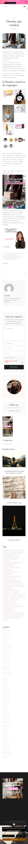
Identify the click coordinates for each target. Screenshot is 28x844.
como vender (7, 574)
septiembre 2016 (7, 753)
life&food (12, 597)
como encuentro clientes (11, 567)
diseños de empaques (10, 255)
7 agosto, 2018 (14, 469)
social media (7, 617)
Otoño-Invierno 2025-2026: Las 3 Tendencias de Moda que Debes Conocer (15, 821)
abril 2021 (5, 641)
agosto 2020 (6, 650)
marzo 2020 (6, 659)
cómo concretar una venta (12, 581)
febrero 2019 (6, 688)
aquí (6, 225)
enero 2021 (6, 643)
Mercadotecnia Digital (10, 604)
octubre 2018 (6, 697)
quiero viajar (8, 613)
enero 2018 (6, 717)
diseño (20, 583)
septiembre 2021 (7, 636)
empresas (6, 592)
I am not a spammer (9, 357)
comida (6, 552)
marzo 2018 (6, 712)
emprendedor (8, 585)
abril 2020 (5, 656)
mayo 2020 (5, 654)
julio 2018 (5, 703)
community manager (17, 552)
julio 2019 (5, 677)
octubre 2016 (6, 750)
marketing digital (9, 601)
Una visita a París (14, 540)
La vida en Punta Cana (14, 503)
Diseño (14, 18)
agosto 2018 (6, 701)
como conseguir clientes (11, 557)
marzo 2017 (6, 739)
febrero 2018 (6, 715)
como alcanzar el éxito (11, 554)
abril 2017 (5, 737)
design (6, 583)
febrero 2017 (6, 741)
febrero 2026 (6, 630)
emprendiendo (8, 588)
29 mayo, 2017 (14, 500)
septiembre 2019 (7, 672)
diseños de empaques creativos (13, 257)
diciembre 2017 (7, 719)
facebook (15, 592)
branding (6, 550)
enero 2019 (6, 690)
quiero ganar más (17, 606)
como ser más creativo (10, 572)
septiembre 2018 (7, 699)
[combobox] (14, 444)
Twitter (5, 173)
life (5, 597)
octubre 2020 (6, 645)
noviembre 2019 (7, 668)
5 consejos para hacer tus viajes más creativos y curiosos (14, 472)
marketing (14, 599)
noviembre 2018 (7, 694)
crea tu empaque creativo (14, 253)
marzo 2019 (6, 685)
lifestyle (20, 597)
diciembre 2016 (7, 746)
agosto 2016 (6, 755)
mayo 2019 (5, 681)
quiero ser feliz (8, 608)
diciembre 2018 (7, 692)
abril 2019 (5, 683)
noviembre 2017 (7, 721)
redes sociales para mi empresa (13, 615)
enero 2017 (6, 744)
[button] (14, 2)
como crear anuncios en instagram (11, 560)
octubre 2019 (6, 670)
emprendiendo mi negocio (11, 590)
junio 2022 (5, 632)
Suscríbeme (14, 839)
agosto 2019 (6, 674)
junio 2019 (5, 679)
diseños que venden (9, 259)
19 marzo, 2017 (14, 538)
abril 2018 (5, 710)
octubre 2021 (6, 634)
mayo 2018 (5, 708)
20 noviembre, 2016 (14, 28)
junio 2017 (5, 732)
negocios (6, 606)
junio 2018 (5, 706)
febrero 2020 (6, 661)
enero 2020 (6, 663)
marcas (6, 599)
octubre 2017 (6, 723)
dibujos (13, 583)
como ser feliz (8, 569)
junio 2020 (5, 652)
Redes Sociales (19, 613)
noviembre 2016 (7, 748)
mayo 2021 (5, 639)
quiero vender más (9, 611)
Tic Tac (23, 824)
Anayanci (14, 29)
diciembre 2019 (7, 665)
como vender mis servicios (11, 576)
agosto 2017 (6, 728)
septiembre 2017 (7, 726)
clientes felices (17, 550)
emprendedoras (19, 585)
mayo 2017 (5, 735)
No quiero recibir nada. (14, 842)
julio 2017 (5, 730)
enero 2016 (6, 757)
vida (5, 620)
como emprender (9, 565)
